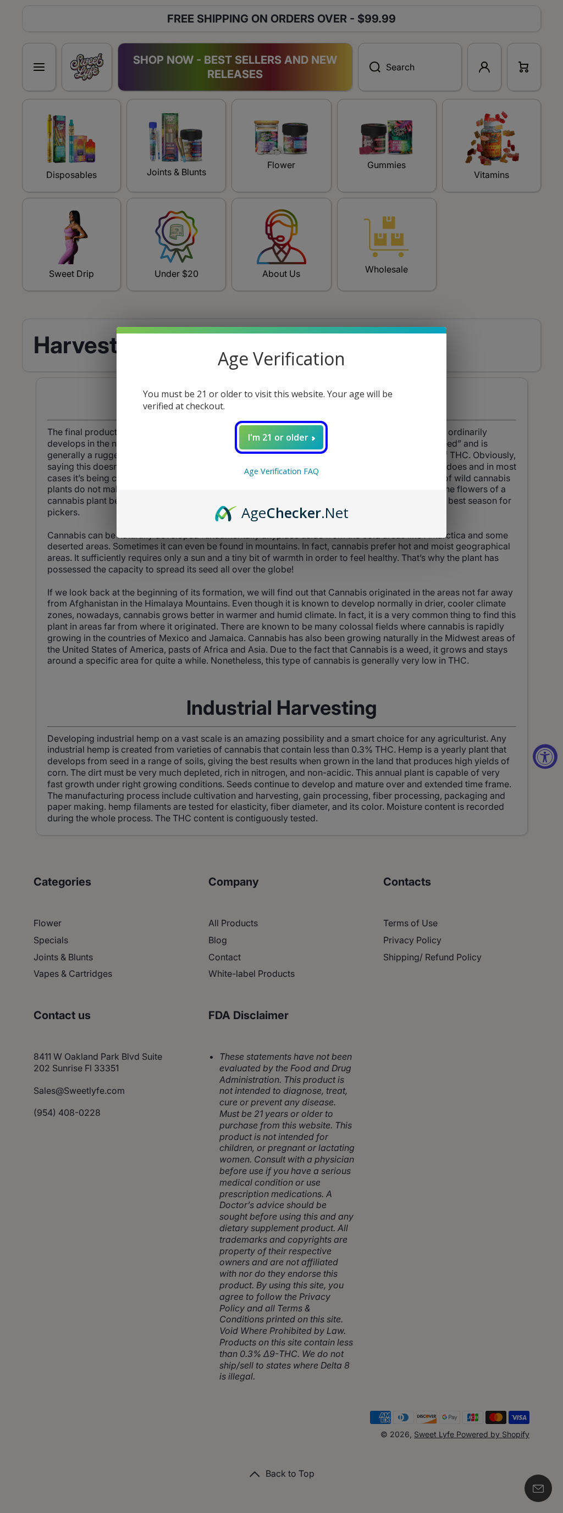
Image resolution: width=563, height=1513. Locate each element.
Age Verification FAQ (281, 471)
